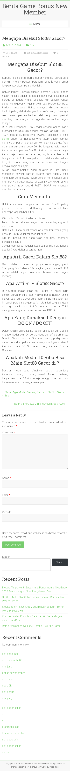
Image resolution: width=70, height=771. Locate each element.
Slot (32, 45)
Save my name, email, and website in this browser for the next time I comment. (34, 535)
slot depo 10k (10, 653)
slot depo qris (10, 739)
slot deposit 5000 (12, 660)
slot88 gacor (42, 53)
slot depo (7, 679)
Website (6, 512)
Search (6, 556)
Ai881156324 (13, 45)
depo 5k (7, 685)
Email (6, 495)
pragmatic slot (10, 726)
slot (28, 53)
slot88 (33, 53)
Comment (8, 432)
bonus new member (13, 672)
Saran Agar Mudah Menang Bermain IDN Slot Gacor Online (33, 394)
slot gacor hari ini (11, 707)
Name (6, 478)
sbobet (6, 752)
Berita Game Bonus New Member (35, 9)
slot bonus (8, 691)
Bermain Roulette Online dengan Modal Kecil (41, 403)
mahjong (7, 666)
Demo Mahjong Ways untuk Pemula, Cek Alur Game (31, 625)
